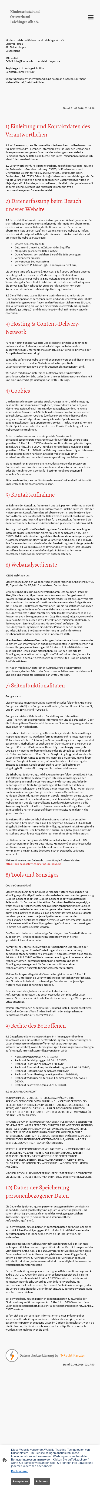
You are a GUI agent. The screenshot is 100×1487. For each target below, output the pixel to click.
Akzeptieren (20, 1481)
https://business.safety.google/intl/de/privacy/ (33, 864)
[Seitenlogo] (27, 29)
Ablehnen (42, 1481)
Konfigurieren (19, 1471)
